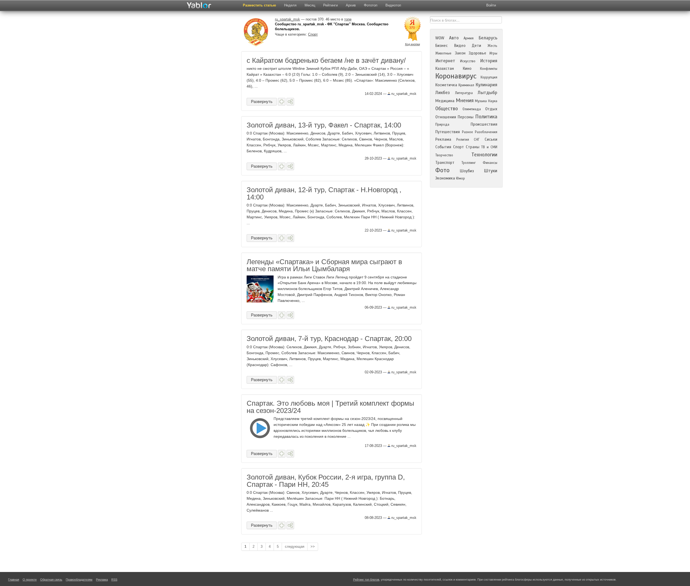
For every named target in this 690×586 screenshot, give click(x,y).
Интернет (445, 61)
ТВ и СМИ (489, 147)
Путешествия (447, 131)
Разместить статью (259, 5)
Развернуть (261, 101)
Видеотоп (393, 5)
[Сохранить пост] (281, 101)
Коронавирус (456, 76)
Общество (446, 108)
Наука (492, 101)
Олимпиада (472, 109)
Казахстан (444, 68)
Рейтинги (330, 5)
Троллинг (468, 163)
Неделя (290, 5)
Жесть (492, 46)
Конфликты (488, 69)
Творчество (444, 155)
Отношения (445, 117)
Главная (13, 579)
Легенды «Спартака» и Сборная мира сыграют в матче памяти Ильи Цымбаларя (324, 265)
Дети (476, 45)
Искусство (467, 61)
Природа (442, 124)
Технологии (484, 154)
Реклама (443, 139)
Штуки (490, 171)
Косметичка (446, 84)
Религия (462, 139)
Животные (443, 53)
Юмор (460, 178)
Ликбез (442, 92)
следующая (294, 546)
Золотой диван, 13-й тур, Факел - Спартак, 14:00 (324, 125)
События (443, 146)
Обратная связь (51, 579)
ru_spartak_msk (403, 94)
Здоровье (477, 53)
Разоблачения (486, 132)
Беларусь (487, 38)
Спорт (313, 34)
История (488, 61)
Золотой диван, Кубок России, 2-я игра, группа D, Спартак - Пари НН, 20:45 (326, 480)
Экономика (445, 178)
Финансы (490, 163)
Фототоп (370, 5)
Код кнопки (412, 44)
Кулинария (486, 85)
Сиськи (491, 139)
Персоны (466, 117)
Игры (493, 53)
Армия (469, 38)
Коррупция (489, 77)
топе (347, 19)
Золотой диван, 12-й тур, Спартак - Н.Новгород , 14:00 (324, 193)
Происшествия (484, 124)
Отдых (491, 108)
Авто (454, 38)
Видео (459, 45)
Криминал (466, 85)
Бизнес (441, 45)
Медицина (444, 100)
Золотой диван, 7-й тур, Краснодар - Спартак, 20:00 (329, 339)
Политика (486, 116)
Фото (442, 170)
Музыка (481, 101)
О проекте (30, 579)
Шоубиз (467, 170)
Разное (467, 132)
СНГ (476, 139)
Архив (351, 5)
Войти (491, 5)
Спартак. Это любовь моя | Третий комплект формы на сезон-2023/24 (330, 406)
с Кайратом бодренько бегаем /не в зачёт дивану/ (326, 60)
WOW (439, 38)
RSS (114, 579)
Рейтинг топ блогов (366, 579)
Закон (460, 53)
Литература (464, 93)
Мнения (465, 100)
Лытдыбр (487, 92)
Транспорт (444, 162)
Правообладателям (79, 579)
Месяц (310, 5)
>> (312, 546)
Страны (472, 146)
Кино (467, 68)
